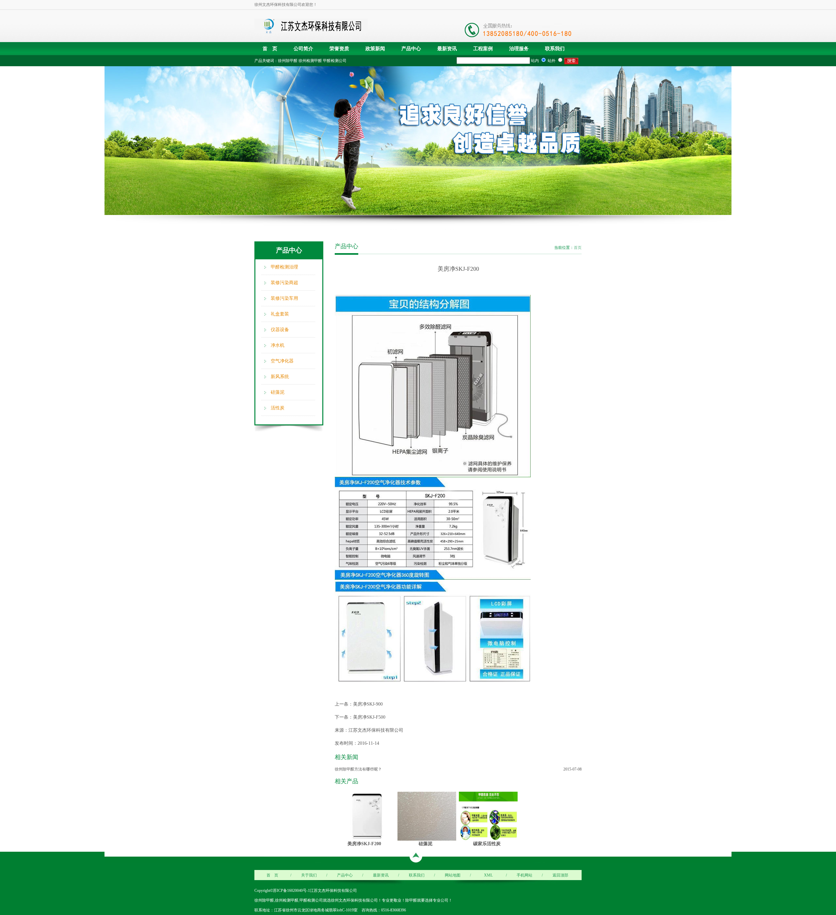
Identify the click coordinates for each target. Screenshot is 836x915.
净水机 (277, 345)
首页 (578, 247)
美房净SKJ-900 (368, 704)
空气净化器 (282, 360)
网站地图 (452, 875)
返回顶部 (560, 875)
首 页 (270, 48)
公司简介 (303, 48)
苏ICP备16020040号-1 (291, 890)
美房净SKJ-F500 (369, 717)
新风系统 (280, 376)
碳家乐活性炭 (487, 843)
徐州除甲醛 (287, 60)
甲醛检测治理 (284, 267)
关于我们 (309, 875)
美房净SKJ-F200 (364, 843)
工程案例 (483, 48)
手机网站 (524, 875)
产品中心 (411, 48)
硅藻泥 (277, 392)
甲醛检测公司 (334, 60)
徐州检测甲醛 (310, 60)
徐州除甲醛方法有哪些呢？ (358, 769)
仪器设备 (280, 329)
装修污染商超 (284, 282)
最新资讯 (447, 48)
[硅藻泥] (426, 816)
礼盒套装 (280, 314)
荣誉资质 (339, 48)
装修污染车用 (284, 298)
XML (488, 875)
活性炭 (277, 407)
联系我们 (555, 48)
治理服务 (519, 48)
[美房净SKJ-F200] (365, 816)
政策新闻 (375, 48)
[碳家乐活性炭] (488, 816)
